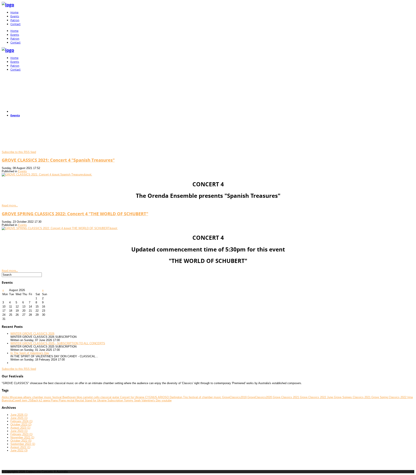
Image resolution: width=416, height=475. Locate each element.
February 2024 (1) (21, 421)
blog (80, 397)
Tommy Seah (132, 400)
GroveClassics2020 (260, 397)
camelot (88, 397)
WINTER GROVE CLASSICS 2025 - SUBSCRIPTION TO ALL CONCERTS (57, 343)
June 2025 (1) (19, 418)
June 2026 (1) (19, 414)
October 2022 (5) (20, 440)
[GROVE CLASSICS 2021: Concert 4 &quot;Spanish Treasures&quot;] (47, 174)
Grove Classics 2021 (286, 397)
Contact (15, 24)
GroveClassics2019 (234, 397)
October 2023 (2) (20, 424)
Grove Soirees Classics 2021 (352, 397)
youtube (167, 400)
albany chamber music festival (42, 397)
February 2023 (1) (21, 434)
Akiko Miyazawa (12, 397)
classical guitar (110, 397)
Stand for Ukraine (96, 400)
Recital (80, 400)
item (25, 400)
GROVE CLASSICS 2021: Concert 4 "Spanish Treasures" (58, 160)
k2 (41, 400)
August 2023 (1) (20, 427)
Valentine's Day (151, 400)
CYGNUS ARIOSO (157, 397)
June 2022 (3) (19, 450)
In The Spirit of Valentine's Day (29, 353)
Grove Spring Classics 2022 (389, 397)
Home (14, 12)
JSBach (33, 400)
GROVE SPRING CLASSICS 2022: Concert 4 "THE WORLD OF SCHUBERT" (75, 214)
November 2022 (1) (22, 437)
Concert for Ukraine (132, 397)
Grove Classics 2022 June (317, 397)
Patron (14, 20)
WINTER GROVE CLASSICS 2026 (32, 333)
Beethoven (69, 397)
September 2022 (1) (22, 444)
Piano (55, 400)
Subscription (115, 400)
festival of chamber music (205, 397)
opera (47, 400)
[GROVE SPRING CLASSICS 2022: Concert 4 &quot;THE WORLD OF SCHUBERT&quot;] (60, 228)
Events (14, 16)
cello (97, 397)
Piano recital (67, 400)
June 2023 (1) (19, 431)
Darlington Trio (179, 397)
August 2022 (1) (20, 447)
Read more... (10, 205)
